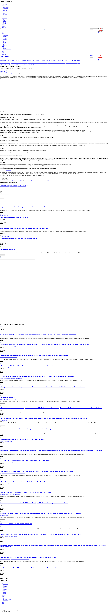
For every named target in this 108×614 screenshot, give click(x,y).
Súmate (3, 24)
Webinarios (4, 21)
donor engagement (35, 180)
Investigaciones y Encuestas (7, 49)
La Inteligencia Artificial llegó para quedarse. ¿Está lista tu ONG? (19, 238)
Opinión (4, 43)
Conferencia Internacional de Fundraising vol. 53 (14, 217)
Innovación (4, 236)
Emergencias (6, 399)
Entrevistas (4, 42)
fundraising (39, 180)
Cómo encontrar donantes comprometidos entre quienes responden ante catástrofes (24, 228)
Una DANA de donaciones (7, 249)
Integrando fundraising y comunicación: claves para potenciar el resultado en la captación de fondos (29, 557)
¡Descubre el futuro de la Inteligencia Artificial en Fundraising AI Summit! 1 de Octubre (25, 492)
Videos (4, 17)
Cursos (4, 20)
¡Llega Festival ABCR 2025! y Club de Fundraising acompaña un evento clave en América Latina (28, 365)
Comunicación (5, 357)
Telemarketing (5, 11)
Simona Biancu (6, 73)
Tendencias (4, 16)
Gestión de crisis (14, 180)
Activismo (1, 346)
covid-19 (31, 180)
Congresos (4, 19)
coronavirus (28, 180)
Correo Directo (5, 36)
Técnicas (3, 33)
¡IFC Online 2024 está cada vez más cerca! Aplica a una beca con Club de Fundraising (25, 460)
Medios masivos (5, 6)
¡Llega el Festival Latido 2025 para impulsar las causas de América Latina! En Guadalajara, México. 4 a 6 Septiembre (34, 355)
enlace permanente (50, 180)
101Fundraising (13, 73)
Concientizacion (5, 14)
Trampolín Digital (4, 27)
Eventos (3, 52)
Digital (3, 5)
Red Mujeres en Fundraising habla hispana (23, 559)
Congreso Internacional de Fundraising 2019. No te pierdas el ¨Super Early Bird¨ (23, 207)
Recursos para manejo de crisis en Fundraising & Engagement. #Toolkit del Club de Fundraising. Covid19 (14, 185)
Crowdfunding (5, 39)
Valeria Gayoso (13, 70)
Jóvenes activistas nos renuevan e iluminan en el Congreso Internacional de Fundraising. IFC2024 (28, 429)
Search (92, 55)
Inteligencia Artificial (17, 473)
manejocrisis (43, 180)
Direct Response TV (6, 9)
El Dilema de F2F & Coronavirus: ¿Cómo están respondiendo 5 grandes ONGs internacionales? (13, 186)
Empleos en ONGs (4, 18)
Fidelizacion (5, 10)
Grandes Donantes (5, 8)
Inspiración (3, 12)
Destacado (10, 180)
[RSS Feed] (98, 33)
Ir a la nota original (4, 177)
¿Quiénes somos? (4, 23)
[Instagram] (98, 32)
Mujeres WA (3, 26)
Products (3, 25)
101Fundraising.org (104, 181)
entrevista (4, 548)
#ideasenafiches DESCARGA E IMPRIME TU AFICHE (16, 524)
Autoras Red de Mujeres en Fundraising (5, 559)
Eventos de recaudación (9, 378)
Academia (3, 46)
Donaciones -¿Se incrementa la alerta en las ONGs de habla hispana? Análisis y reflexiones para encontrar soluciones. (34, 503)
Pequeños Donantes (6, 7)
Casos (4, 13)
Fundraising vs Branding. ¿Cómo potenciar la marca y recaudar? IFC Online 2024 (24, 439)
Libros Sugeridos (5, 22)
